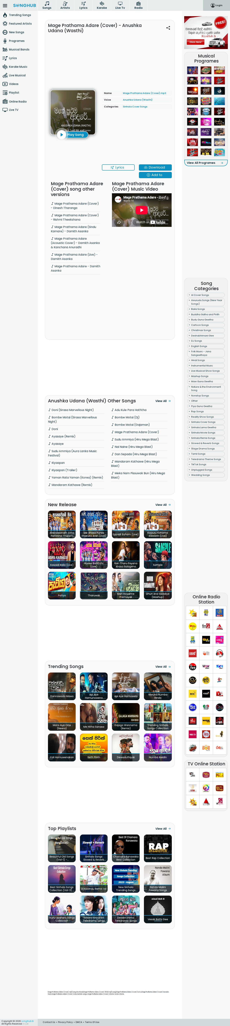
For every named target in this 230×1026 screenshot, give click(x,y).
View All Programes (201, 163)
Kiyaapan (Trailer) (64, 470)
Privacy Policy (65, 1022)
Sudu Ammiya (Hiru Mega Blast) (136, 439)
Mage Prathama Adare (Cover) (136, 432)
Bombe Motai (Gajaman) (132, 425)
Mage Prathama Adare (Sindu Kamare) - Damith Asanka (73, 229)
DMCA (79, 1022)
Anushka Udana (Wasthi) (138, 99)
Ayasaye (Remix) (63, 436)
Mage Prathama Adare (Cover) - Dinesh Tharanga (75, 206)
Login (219, 5)
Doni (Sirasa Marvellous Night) (72, 410)
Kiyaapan (58, 463)
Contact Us (49, 1022)
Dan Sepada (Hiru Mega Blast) (135, 454)
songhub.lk (27, 1021)
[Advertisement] (110, 59)
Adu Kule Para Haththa (130, 410)
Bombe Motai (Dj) (127, 417)
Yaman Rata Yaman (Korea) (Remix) (77, 477)
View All (161, 401)
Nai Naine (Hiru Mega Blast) (133, 447)
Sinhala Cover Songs (135, 106)
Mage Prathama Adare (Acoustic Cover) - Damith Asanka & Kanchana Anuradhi (75, 243)
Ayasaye (57, 444)
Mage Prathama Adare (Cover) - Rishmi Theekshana (75, 217)
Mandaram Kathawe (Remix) (71, 485)
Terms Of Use (92, 1022)
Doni (54, 429)
